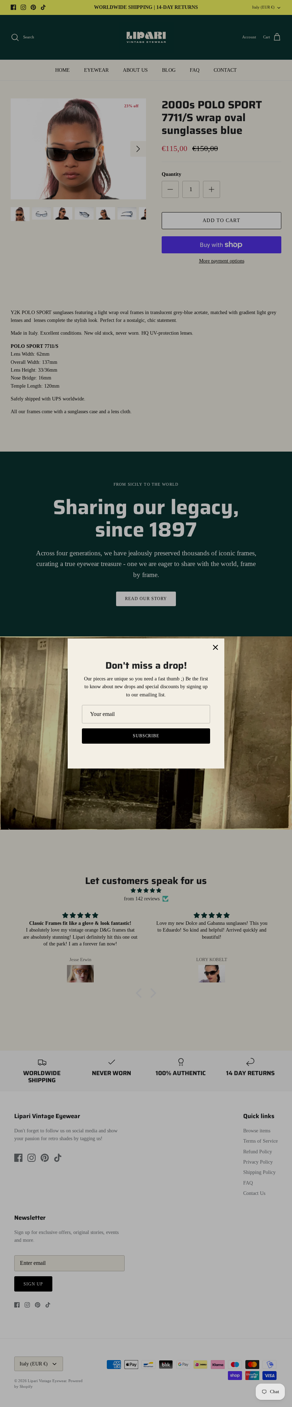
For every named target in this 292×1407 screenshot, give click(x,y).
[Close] (215, 647)
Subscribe (146, 735)
